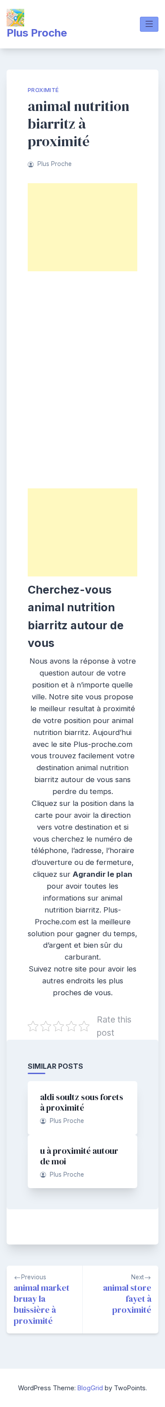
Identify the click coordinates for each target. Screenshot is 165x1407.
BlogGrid (90, 1388)
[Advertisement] (82, 227)
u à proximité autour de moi (79, 1156)
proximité (43, 90)
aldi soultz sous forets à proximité (81, 1102)
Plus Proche (37, 32)
